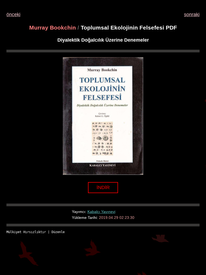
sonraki (192, 14)
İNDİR (103, 187)
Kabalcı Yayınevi (101, 211)
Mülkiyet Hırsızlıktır (26, 232)
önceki (13, 14)
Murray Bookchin (52, 27)
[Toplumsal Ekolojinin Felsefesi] (103, 173)
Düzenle (58, 232)
